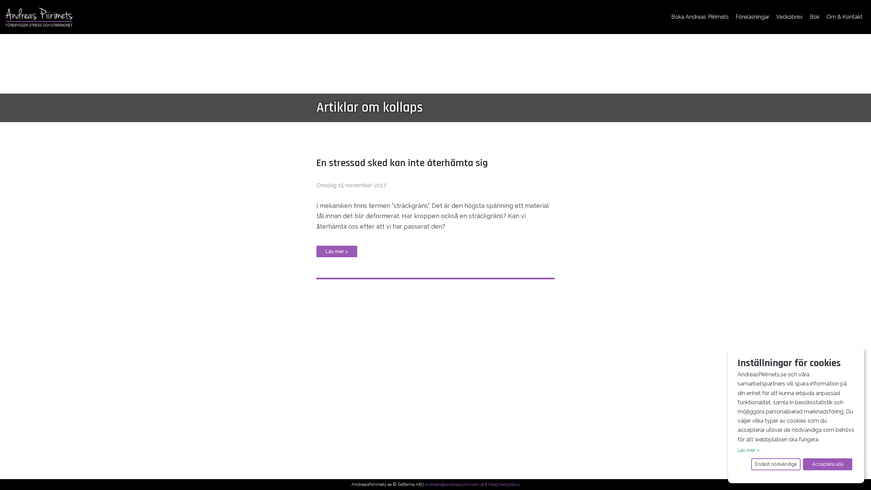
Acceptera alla (827, 464)
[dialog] (796, 415)
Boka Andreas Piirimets (700, 17)
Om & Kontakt (844, 17)
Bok (815, 17)
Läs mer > (337, 251)
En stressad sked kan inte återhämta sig (402, 163)
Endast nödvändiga (776, 464)
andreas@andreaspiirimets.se (454, 484)
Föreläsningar (752, 17)
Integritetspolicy (504, 484)
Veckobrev (789, 17)
